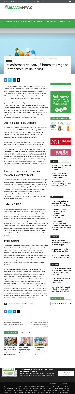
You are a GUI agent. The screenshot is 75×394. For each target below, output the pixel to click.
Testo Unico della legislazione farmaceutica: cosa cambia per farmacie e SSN (40, 351)
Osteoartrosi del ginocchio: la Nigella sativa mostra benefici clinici (61, 184)
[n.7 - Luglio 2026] (61, 127)
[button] (69, 22)
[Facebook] (67, 1)
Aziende (15, 26)
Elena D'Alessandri (11, 73)
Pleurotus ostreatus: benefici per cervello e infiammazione (60, 175)
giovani (32, 303)
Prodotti (7, 26)
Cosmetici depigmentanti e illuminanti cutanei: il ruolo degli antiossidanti (61, 289)
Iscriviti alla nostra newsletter (60, 84)
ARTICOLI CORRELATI (11, 333)
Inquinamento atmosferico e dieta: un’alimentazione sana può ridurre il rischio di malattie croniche (61, 226)
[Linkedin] (70, 1)
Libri (23, 1)
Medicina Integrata (57, 197)
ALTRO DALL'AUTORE (25, 333)
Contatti (39, 1)
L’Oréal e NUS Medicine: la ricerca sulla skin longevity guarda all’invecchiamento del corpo (61, 271)
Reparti (61, 21)
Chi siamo (6, 1)
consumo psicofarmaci (14, 303)
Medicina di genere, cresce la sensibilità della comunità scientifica (39, 324)
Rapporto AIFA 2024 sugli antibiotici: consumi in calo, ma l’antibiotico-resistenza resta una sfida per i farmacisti (10, 351)
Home (7, 58)
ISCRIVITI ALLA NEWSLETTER (66, 373)
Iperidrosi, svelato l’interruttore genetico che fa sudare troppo (61, 243)
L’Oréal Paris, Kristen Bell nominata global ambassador (61, 281)
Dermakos (55, 236)
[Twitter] (65, 109)
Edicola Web (54, 133)
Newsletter (45, 1)
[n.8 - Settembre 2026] (53, 127)
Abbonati (33, 1)
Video (27, 1)
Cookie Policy (63, 383)
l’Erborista (54, 161)
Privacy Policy (52, 383)
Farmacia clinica (38, 21)
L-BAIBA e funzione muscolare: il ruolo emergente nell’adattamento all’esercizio (59, 213)
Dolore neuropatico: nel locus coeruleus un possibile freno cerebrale (61, 203)
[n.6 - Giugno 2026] (68, 127)
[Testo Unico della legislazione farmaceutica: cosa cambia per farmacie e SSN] (41, 341)
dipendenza (25, 303)
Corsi (19, 1)
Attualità (8, 21)
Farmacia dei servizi (51, 21)
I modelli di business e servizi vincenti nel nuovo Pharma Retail (13, 323)
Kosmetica (55, 264)
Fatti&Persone (18, 21)
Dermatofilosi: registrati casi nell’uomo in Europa (61, 256)
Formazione (13, 1)
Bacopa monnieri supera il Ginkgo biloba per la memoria (61, 167)
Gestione (28, 21)
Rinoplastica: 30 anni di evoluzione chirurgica (60, 250)
